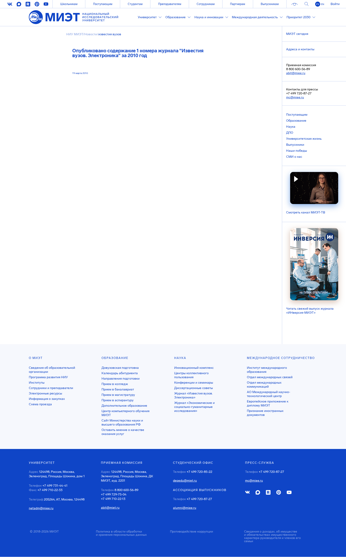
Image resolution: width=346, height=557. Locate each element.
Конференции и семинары (193, 382)
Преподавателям (169, 4)
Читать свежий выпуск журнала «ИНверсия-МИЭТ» (310, 310)
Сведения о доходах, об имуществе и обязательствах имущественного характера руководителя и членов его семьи (272, 536)
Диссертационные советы (193, 388)
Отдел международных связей (270, 377)
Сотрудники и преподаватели (51, 388)
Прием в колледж (115, 384)
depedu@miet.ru (185, 480)
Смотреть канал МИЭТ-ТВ (305, 212)
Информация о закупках (47, 399)
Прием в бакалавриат (118, 389)
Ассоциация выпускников (199, 490)
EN (322, 4)
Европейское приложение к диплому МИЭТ (267, 403)
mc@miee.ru (295, 97)
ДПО (289, 132)
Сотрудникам (206, 4)
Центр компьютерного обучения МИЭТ (125, 413)
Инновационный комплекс (194, 368)
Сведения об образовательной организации (52, 370)
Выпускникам (270, 4)
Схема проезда (40, 404)
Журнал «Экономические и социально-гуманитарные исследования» (194, 407)
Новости (90, 34)
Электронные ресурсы (45, 393)
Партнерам (237, 4)
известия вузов (109, 34)
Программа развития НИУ (48, 377)
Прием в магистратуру (118, 395)
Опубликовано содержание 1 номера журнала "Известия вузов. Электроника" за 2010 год (137, 53)
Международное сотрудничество (281, 358)
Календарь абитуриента (120, 373)
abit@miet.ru (110, 507)
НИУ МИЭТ (74, 34)
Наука (290, 126)
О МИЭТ (36, 358)
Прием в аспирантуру (118, 400)
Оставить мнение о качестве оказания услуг (123, 432)
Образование (296, 120)
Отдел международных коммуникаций (264, 384)
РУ (317, 4)
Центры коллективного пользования (191, 375)
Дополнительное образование (124, 405)
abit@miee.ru (295, 73)
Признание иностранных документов (265, 413)
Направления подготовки (121, 378)
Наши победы (296, 151)
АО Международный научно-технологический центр (268, 394)
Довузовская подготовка (120, 368)
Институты (36, 382)
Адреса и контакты (300, 49)
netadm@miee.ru (41, 508)
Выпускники (295, 145)
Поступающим (102, 4)
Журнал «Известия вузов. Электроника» (193, 395)
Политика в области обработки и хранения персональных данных (121, 533)
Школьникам (68, 4)
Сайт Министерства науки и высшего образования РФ (122, 422)
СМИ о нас (294, 157)
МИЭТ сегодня (297, 34)
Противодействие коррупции (191, 531)
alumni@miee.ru (184, 507)
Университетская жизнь (304, 139)
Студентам (135, 4)
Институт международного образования (267, 370)
